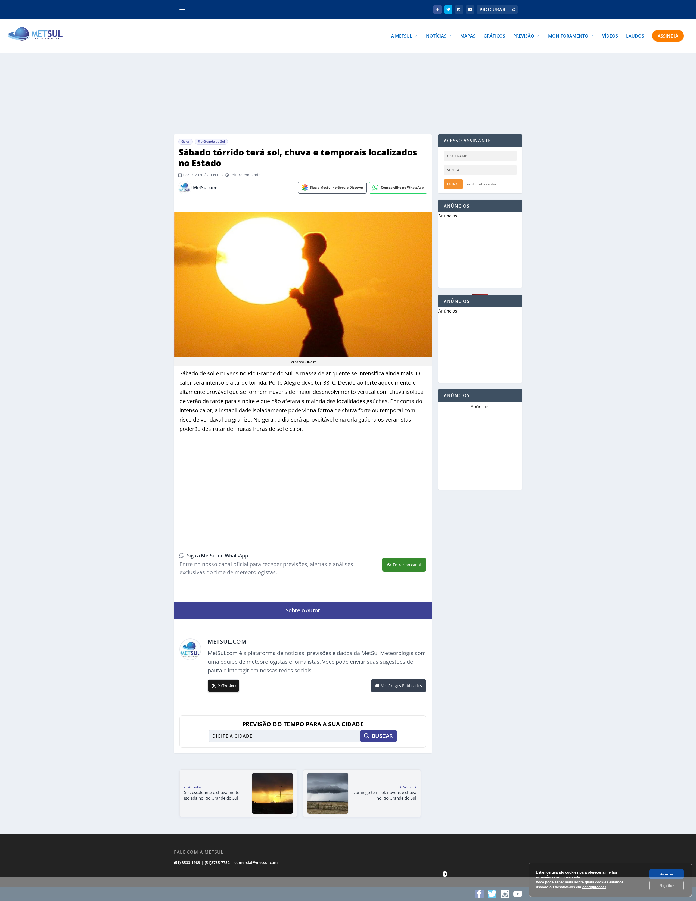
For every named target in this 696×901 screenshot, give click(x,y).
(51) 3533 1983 (187, 862)
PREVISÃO (523, 36)
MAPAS (468, 36)
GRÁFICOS (494, 36)
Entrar (453, 184)
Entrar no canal (407, 564)
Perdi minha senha (481, 184)
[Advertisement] (348, 93)
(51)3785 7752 (217, 862)
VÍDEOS (610, 36)
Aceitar (666, 874)
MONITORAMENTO (568, 36)
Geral (185, 141)
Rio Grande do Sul (211, 141)
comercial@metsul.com (256, 862)
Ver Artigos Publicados (401, 685)
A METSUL (401, 36)
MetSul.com (205, 187)
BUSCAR (382, 736)
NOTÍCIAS (436, 36)
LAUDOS (635, 36)
